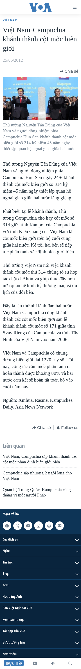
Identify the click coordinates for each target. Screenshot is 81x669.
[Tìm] (70, 663)
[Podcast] (49, 525)
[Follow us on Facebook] (7, 525)
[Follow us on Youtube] (28, 525)
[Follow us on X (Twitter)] (17, 525)
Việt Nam (10, 19)
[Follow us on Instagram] (38, 525)
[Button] (69, 71)
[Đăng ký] (59, 525)
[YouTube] (35, 663)
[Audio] (52, 663)
